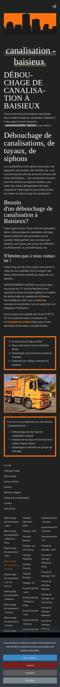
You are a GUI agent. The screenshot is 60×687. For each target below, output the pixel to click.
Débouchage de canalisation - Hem (11, 552)
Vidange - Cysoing (27, 566)
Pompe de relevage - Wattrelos (46, 611)
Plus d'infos (30, 680)
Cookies (8, 503)
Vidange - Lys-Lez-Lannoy (29, 548)
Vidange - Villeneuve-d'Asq (28, 522)
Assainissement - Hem (30, 613)
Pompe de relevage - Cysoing (46, 625)
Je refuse (30, 665)
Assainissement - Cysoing (48, 520)
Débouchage (10, 476)
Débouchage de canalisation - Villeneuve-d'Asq (11, 537)
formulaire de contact (19, 321)
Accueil (7, 465)
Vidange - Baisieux (27, 538)
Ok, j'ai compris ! (30, 657)
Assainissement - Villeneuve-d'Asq (30, 601)
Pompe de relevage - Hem (48, 574)
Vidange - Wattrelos (27, 557)
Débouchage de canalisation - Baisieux (11, 565)
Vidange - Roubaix (27, 575)
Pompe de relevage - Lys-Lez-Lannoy (48, 598)
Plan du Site (9, 508)
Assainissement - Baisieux (30, 622)
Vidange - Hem (30, 531)
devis (39, 300)
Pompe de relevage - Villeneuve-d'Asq (46, 561)
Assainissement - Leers (30, 590)
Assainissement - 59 (48, 538)
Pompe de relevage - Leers (48, 548)
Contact (8, 487)
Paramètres (30, 673)
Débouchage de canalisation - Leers (11, 522)
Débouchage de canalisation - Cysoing (11, 608)
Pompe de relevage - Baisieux (46, 585)
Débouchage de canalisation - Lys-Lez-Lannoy (11, 580)
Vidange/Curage (12, 471)
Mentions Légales (12, 492)
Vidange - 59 (28, 583)
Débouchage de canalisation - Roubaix (11, 621)
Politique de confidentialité (16, 498)
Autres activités (11, 481)
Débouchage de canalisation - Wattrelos (11, 595)
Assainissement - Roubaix (48, 529)
